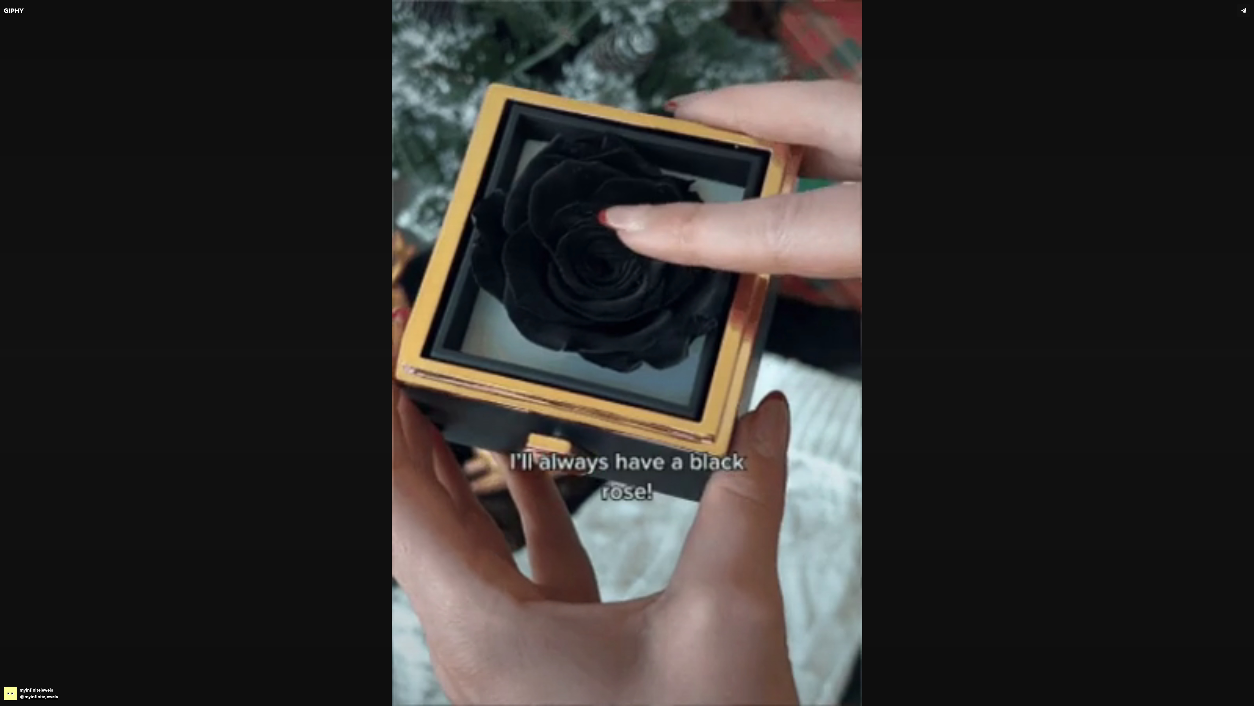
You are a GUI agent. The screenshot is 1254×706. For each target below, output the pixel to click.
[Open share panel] (1243, 10)
